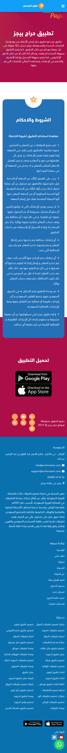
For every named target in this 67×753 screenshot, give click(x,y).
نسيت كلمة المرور (55, 597)
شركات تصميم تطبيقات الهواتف (49, 696)
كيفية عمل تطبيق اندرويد (21, 678)
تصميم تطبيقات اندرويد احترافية (18, 660)
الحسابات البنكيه (56, 603)
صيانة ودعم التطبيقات (53, 642)
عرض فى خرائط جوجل (51, 483)
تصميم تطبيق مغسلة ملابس (19, 708)
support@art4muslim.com (46, 471)
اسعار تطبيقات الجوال (53, 636)
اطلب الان (59, 556)
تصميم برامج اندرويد (24, 702)
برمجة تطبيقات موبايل (23, 648)
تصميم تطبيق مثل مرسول (21, 642)
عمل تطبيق (28, 672)
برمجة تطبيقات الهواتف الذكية (19, 654)
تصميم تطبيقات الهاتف (53, 666)
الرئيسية (60, 550)
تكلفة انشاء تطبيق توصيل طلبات (49, 684)
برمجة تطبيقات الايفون (22, 666)
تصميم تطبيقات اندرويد (53, 630)
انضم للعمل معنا (56, 579)
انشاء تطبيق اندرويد (54, 678)
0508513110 (54, 477)
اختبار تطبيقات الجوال (23, 636)
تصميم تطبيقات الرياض (53, 702)
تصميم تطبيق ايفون (24, 624)
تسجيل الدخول (57, 585)
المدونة (60, 567)
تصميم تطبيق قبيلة (54, 660)
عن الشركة (59, 573)
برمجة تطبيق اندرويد (24, 696)
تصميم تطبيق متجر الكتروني (20, 630)
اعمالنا (61, 562)
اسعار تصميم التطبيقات (53, 690)
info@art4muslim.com (48, 465)
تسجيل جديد (58, 591)
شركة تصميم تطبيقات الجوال (50, 624)
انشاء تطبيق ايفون (55, 672)
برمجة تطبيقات (57, 708)
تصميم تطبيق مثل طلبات (52, 648)
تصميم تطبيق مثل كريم (22, 690)
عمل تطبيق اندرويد (55, 654)
